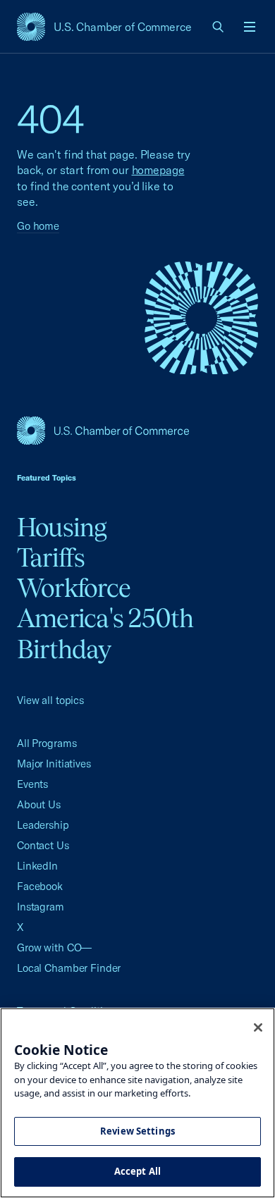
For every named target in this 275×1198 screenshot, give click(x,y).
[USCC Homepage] (137, 430)
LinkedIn (37, 865)
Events (32, 784)
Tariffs (51, 557)
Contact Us (43, 845)
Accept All (137, 1171)
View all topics (50, 700)
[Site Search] (218, 26)
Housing (62, 527)
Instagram (40, 906)
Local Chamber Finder (69, 968)
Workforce (73, 588)
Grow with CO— (54, 947)
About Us (39, 804)
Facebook (40, 886)
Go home (38, 226)
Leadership (43, 825)
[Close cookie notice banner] (258, 1027)
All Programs (46, 743)
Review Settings (137, 1131)
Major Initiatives (54, 763)
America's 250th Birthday (105, 633)
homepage (158, 170)
